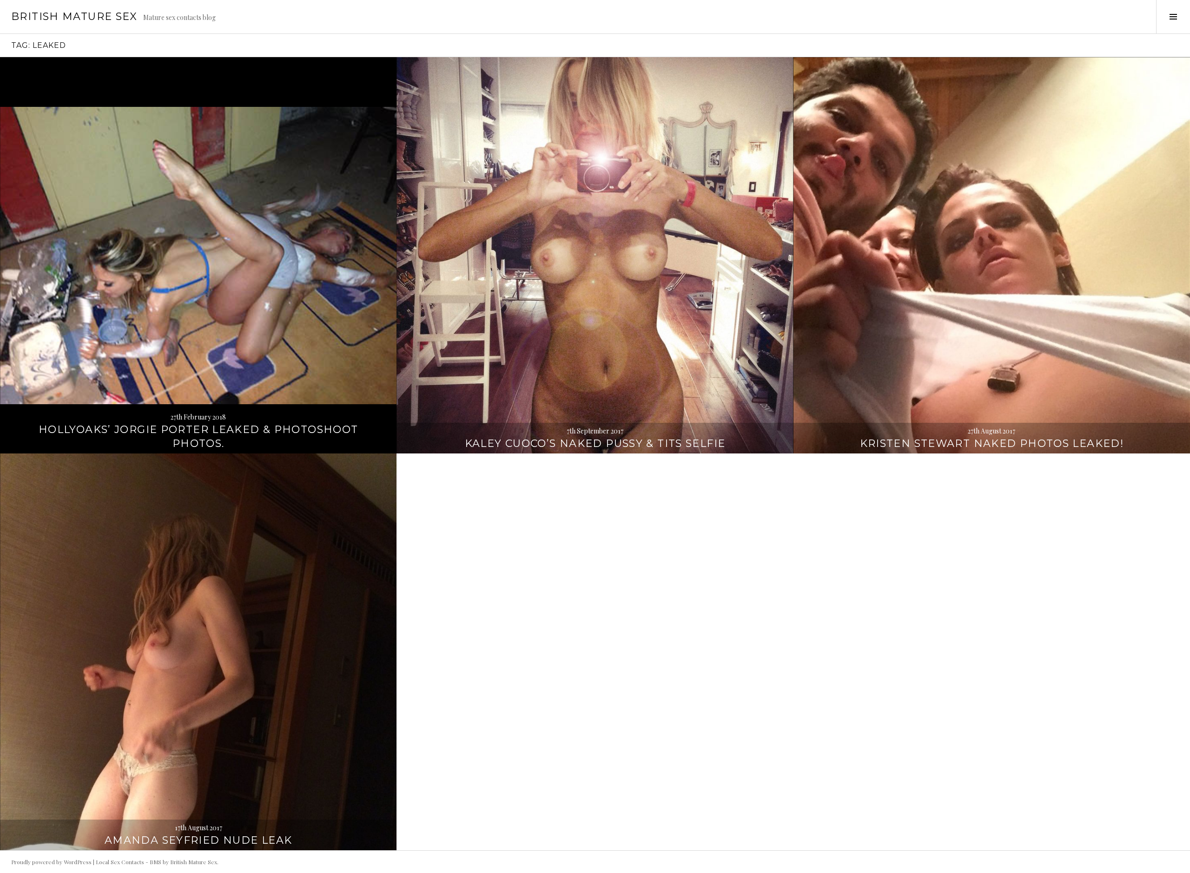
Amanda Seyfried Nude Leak (198, 840)
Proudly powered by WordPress (51, 862)
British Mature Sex (74, 16)
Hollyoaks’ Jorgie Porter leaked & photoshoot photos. (198, 436)
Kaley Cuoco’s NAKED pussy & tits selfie (595, 443)
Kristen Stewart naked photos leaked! (992, 443)
